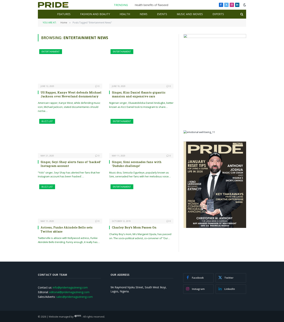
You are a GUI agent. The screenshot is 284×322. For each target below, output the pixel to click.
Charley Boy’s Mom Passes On (134, 227)
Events (162, 14)
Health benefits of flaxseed (151, 5)
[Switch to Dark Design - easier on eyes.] (244, 4)
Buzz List (47, 121)
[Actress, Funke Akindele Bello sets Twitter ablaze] (70, 201)
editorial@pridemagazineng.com (69, 292)
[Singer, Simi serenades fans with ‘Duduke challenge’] (141, 136)
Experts (218, 14)
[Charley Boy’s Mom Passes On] (141, 201)
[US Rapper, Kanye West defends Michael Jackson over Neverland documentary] (70, 66)
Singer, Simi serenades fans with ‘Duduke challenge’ (137, 164)
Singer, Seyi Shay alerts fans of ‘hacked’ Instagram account (71, 164)
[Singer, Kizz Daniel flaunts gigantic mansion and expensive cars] (141, 66)
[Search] (241, 14)
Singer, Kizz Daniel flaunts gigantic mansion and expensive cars (138, 94)
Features (64, 14)
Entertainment (51, 51)
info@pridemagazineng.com (70, 287)
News (143, 14)
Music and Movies (190, 14)
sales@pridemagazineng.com (74, 297)
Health (125, 14)
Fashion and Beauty (95, 14)
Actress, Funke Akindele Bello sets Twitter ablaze (67, 229)
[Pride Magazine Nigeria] (53, 5)
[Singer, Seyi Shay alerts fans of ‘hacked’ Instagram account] (70, 136)
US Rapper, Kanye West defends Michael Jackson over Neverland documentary (71, 94)
